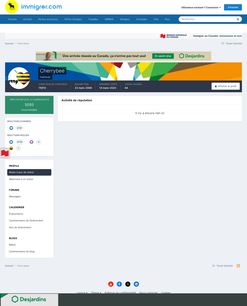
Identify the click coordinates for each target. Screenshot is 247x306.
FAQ (156, 19)
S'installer (141, 19)
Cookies (166, 292)
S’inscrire (233, 7)
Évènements (16, 213)
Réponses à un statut (21, 179)
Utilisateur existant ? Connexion (200, 7)
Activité (27, 19)
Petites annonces (48, 19)
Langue (81, 292)
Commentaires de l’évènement (26, 220)
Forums (12, 19)
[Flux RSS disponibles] (238, 265)
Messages (15, 196)
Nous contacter (148, 292)
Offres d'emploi (73, 19)
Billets (12, 244)
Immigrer (125, 19)
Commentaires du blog (22, 251)
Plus (167, 19)
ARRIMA (109, 19)
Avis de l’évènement (20, 227)
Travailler (93, 19)
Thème (95, 292)
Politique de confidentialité (120, 292)
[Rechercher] (238, 19)
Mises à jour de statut (218, 19)
